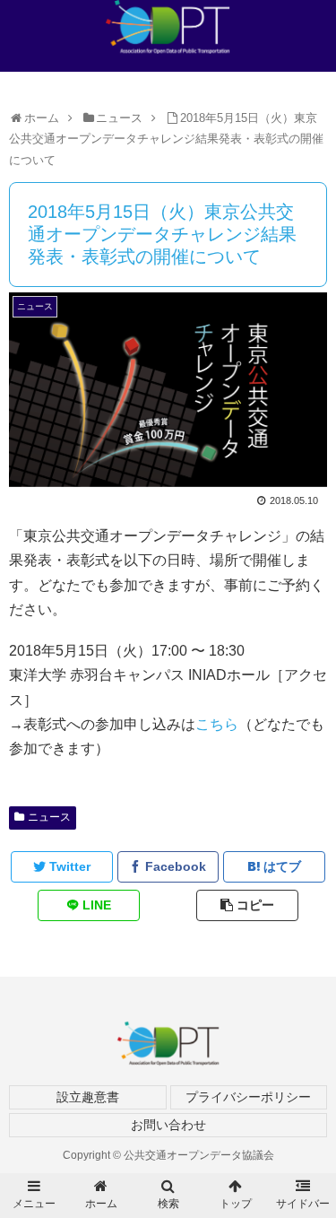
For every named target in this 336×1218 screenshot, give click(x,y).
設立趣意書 (87, 1097)
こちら (216, 724)
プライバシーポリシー (248, 1097)
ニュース (49, 817)
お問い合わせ (168, 1125)
